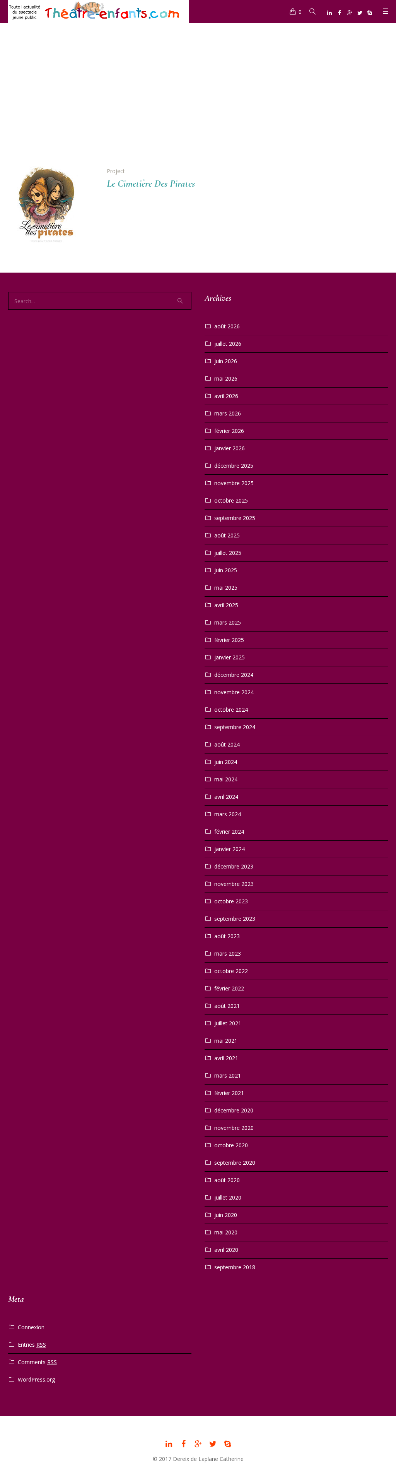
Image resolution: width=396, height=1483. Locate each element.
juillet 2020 (227, 1197)
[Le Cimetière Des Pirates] (51, 209)
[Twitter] (360, 13)
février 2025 (229, 640)
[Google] (349, 13)
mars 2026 (227, 413)
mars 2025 (227, 622)
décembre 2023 (233, 866)
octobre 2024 (231, 709)
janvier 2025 (229, 657)
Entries (32, 1344)
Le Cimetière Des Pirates (151, 183)
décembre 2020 (233, 1110)
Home (186, 109)
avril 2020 (226, 1249)
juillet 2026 (227, 343)
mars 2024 (227, 814)
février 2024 (229, 831)
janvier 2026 (229, 448)
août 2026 (227, 326)
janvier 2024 (229, 849)
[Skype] (370, 13)
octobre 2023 (231, 901)
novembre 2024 (234, 692)
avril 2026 (226, 396)
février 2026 (229, 430)
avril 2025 (226, 605)
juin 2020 (225, 1215)
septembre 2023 (234, 918)
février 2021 (229, 1093)
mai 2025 (225, 587)
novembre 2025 (234, 483)
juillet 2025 (227, 552)
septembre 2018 (234, 1267)
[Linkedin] (329, 13)
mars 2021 (227, 1075)
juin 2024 (225, 762)
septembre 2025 (234, 518)
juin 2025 (225, 570)
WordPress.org (36, 1379)
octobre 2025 (231, 500)
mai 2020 (225, 1232)
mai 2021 (225, 1040)
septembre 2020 (234, 1162)
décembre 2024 (233, 674)
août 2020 (227, 1180)
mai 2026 (225, 378)
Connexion (31, 1327)
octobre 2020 (231, 1145)
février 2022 (229, 988)
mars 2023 (227, 953)
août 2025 (227, 535)
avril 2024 (226, 796)
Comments (37, 1362)
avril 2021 (226, 1058)
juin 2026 (225, 361)
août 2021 (227, 1005)
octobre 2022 (231, 971)
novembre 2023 (234, 883)
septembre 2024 (234, 727)
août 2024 (227, 744)
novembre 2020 (234, 1127)
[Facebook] (339, 13)
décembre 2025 (233, 465)
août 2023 (227, 936)
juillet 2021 (227, 1023)
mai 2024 (225, 779)
